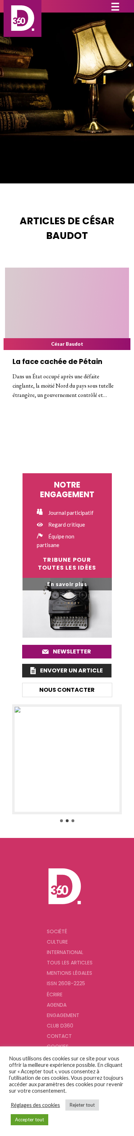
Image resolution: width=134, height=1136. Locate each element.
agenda (56, 1004)
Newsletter (72, 651)
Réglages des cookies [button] (35, 1105)
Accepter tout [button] (29, 1119)
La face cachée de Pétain (57, 361)
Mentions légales (69, 973)
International (65, 952)
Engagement (63, 1015)
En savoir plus (67, 584)
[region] (67, 764)
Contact (59, 1036)
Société (57, 931)
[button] (67, 759)
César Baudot (67, 344)
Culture (57, 941)
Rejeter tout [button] (82, 1105)
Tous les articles (70, 962)
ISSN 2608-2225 (66, 983)
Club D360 (60, 1025)
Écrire (55, 994)
